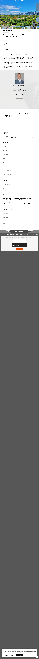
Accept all (19, 655)
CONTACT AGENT (19, 105)
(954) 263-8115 (19, 94)
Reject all (6, 655)
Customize (12, 655)
